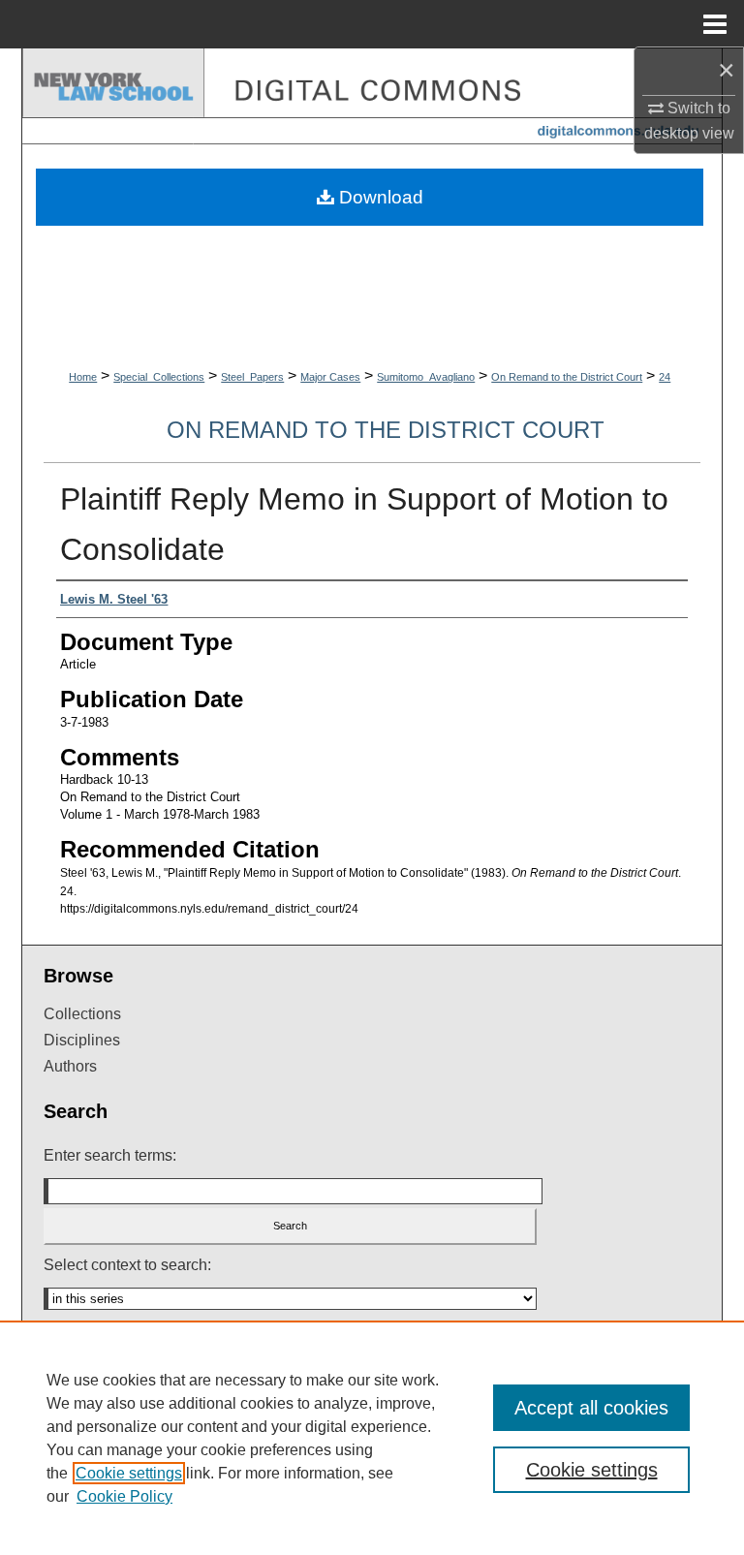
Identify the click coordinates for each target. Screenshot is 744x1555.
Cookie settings (129, 1473)
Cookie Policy (124, 1496)
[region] (372, 1438)
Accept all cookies (591, 1407)
